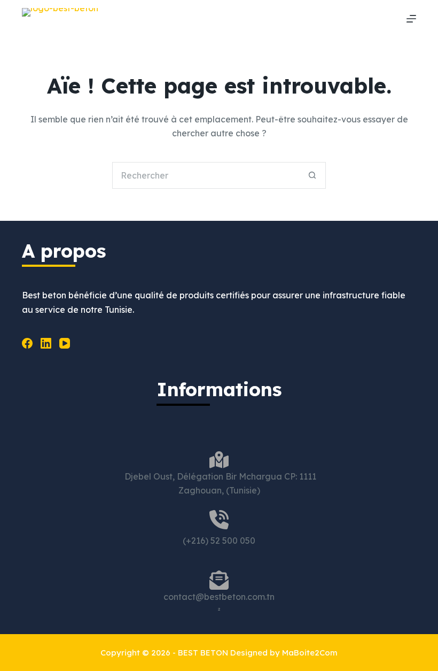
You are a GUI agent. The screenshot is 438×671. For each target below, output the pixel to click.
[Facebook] (27, 343)
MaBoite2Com (310, 652)
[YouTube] (64, 343)
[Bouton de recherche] (312, 175)
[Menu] (411, 19)
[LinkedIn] (46, 343)
